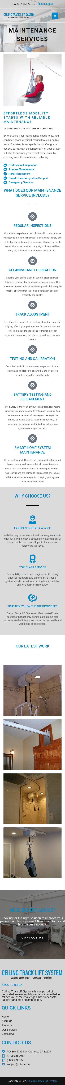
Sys (50, 1081)
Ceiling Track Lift (38, 1081)
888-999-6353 (45, 4)
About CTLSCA (12, 985)
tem (55, 1081)
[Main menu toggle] (55, 16)
